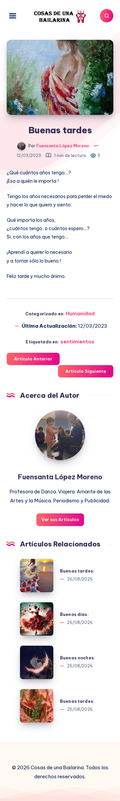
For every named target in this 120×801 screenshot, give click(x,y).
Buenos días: (74, 614)
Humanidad (80, 313)
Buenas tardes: (77, 571)
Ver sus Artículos (60, 519)
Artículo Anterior (33, 358)
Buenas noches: (77, 657)
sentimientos (77, 341)
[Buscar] (106, 15)
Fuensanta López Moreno (60, 477)
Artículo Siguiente (85, 371)
